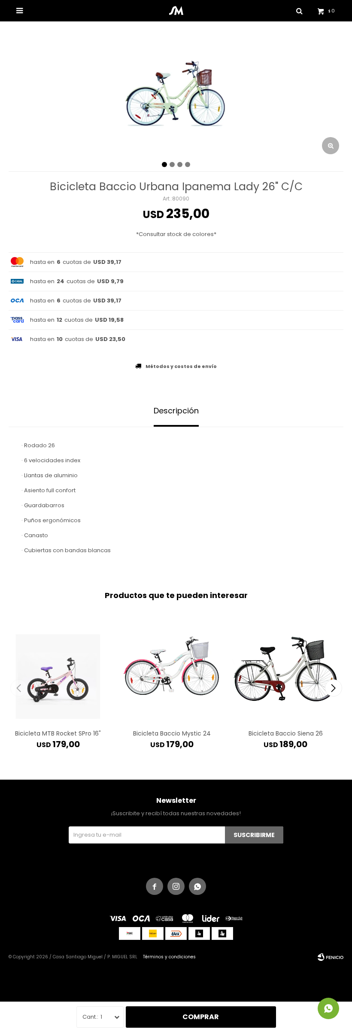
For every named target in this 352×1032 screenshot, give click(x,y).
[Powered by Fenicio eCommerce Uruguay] (330, 957)
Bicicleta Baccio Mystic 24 (172, 733)
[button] (333, 688)
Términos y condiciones (169, 957)
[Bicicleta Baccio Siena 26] (285, 667)
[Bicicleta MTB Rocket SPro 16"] (58, 667)
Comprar (200, 1017)
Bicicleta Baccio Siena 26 (286, 733)
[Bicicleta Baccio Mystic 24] (171, 667)
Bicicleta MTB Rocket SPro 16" (58, 733)
